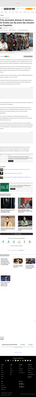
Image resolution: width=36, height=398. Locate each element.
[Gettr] (28, 360)
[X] (10, 360)
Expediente (29, 370)
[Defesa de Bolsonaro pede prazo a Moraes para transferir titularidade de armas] (8, 203)
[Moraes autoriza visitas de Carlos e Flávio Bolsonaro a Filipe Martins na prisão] (5, 278)
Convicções (11, 370)
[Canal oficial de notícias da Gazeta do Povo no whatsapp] (5, 360)
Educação (2, 374)
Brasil (2, 368)
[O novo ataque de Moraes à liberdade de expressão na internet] (18, 261)
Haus (19, 366)
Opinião (11, 368)
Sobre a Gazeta (30, 366)
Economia (2, 372)
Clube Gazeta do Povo (22, 372)
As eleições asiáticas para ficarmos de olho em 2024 (13, 173)
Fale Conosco (3, 389)
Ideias (11, 372)
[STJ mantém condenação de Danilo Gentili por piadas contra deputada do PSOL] (25, 221)
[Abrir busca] (16, 8)
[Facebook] (8, 360)
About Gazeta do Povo (31, 368)
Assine (2, 383)
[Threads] (23, 360)
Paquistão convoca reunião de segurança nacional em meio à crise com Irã (17, 169)
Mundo (2, 370)
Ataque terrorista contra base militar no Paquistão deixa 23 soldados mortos (17, 177)
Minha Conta (3, 385)
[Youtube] (18, 360)
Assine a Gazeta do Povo (31, 374)
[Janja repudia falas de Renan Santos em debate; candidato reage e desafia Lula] (25, 203)
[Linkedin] (15, 360)
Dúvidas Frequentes (3, 387)
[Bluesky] (30, 360)
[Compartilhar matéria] (4, 30)
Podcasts (2, 376)
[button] (16, 251)
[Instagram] (13, 360)
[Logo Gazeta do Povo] (9, 9)
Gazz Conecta (21, 370)
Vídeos (2, 378)
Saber (11, 374)
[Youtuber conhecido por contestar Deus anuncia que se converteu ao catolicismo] (8, 221)
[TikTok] (20, 360)
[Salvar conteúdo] (7, 30)
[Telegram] (25, 360)
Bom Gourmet (21, 368)
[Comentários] (1, 30)
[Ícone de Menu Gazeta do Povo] (1, 9)
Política (2, 366)
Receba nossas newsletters (30, 377)
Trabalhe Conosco (30, 372)
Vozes (11, 366)
